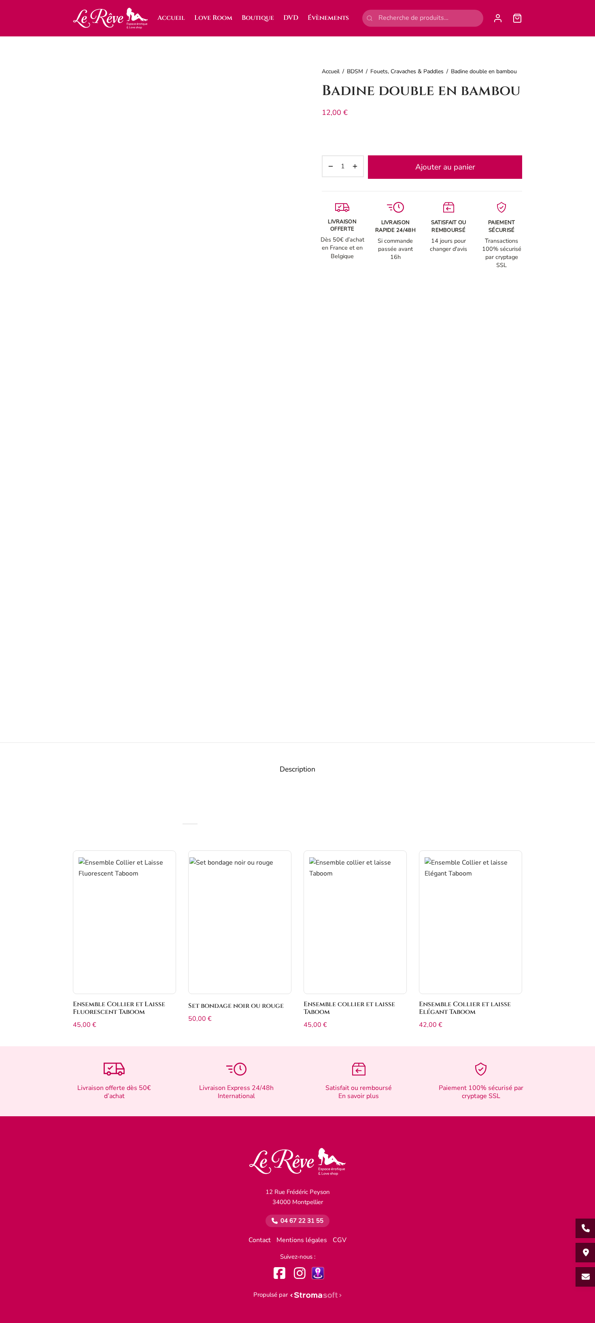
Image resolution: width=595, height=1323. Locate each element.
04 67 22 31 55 (301, 1221)
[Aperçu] (163, 883)
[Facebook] (279, 1273)
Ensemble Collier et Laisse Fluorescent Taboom (119, 1008)
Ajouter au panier (445, 167)
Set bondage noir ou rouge (236, 1005)
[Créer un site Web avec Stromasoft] (316, 1295)
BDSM (355, 71)
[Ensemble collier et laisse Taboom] (355, 922)
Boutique (258, 17)
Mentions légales (301, 1240)
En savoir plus (358, 1096)
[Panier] (517, 18)
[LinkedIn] (318, 1273)
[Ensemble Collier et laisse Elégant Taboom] (470, 922)
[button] (163, 865)
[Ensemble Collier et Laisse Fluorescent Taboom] (124, 922)
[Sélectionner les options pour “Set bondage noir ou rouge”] (278, 865)
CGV (339, 1240)
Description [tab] (297, 769)
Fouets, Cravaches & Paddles (407, 71)
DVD (290, 17)
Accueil (171, 17)
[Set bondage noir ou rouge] (240, 922)
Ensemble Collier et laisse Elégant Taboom (465, 1008)
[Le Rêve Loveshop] (297, 1165)
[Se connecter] (498, 18)
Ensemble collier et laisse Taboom (349, 1008)
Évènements (328, 17)
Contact (260, 1240)
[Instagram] (299, 1273)
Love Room (213, 17)
